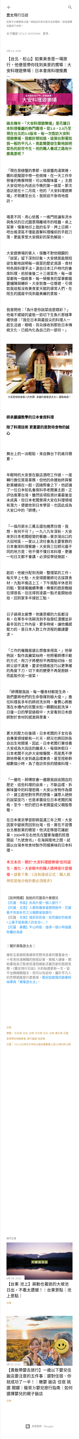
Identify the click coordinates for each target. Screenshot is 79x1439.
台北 (25, 1033)
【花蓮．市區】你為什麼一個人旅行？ (34, 903)
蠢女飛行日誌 (17, 15)
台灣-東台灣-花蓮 (58, 1033)
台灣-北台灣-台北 (38, 1033)
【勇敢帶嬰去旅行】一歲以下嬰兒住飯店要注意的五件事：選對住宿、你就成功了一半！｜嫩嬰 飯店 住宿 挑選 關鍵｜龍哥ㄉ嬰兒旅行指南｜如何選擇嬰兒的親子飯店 (39, 1382)
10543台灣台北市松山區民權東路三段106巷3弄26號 (42, 1044)
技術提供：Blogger (43, 1426)
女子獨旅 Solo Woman (23, 33)
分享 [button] (8, 1027)
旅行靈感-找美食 (36, 1038)
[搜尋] (70, 6)
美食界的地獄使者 (16, 1038)
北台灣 (18, 1033)
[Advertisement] (39, 1097)
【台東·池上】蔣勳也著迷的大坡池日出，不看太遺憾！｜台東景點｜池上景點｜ (38, 1290)
